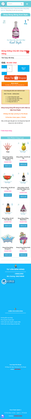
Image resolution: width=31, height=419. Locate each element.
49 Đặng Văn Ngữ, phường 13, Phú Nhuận (15, 113)
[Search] (21, 4)
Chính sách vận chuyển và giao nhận (11, 322)
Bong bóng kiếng (19, 8)
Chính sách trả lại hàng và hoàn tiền (10, 324)
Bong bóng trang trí (9, 8)
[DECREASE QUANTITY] (4, 66)
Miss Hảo (11, 274)
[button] (27, 3)
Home (2, 8)
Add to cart (24, 68)
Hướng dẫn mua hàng (7, 317)
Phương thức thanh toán (7, 319)
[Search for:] (15, 3)
